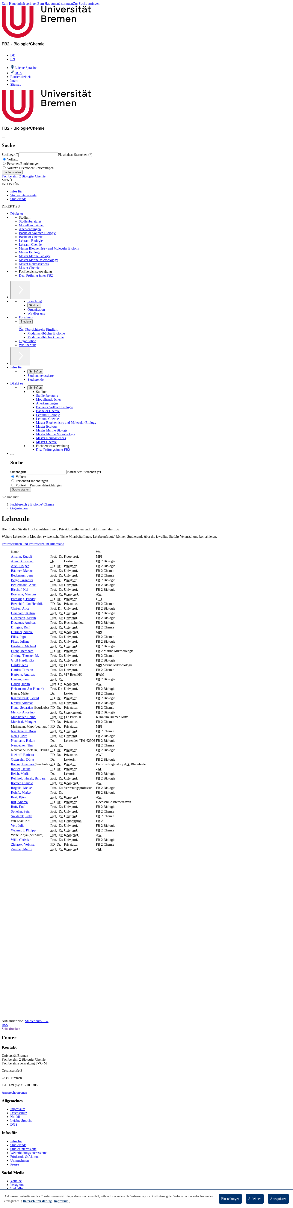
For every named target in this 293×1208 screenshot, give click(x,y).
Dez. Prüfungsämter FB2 (36, 275)
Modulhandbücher (31, 225)
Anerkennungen (30, 229)
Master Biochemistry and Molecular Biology (49, 248)
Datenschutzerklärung (37, 1201)
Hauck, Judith (20, 684)
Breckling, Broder (23, 599)
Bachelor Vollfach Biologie (37, 233)
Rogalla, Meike (21, 788)
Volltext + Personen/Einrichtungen (30, 168)
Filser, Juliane (20, 641)
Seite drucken (11, 1029)
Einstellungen (230, 1198)
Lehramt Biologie (31, 240)
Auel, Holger (20, 566)
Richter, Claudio (22, 783)
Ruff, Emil (18, 806)
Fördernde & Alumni (24, 1156)
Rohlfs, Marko (21, 792)
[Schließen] (20, 326)
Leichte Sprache (21, 1120)
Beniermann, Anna (23, 585)
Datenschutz (18, 1113)
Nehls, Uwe (19, 736)
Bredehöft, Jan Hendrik (27, 604)
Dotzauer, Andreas (23, 622)
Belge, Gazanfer (22, 580)
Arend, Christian (22, 561)
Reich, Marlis (20, 773)
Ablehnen (254, 1198)
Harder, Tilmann (22, 670)
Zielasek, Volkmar (23, 844)
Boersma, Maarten (23, 594)
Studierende (18, 199)
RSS (5, 1025)
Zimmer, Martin (21, 849)
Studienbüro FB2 (36, 1021)
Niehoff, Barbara (22, 755)
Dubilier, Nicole (22, 632)
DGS (13, 1124)
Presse (14, 1164)
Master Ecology (29, 252)
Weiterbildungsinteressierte (28, 1153)
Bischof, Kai (19, 589)
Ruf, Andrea (19, 802)
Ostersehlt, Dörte (22, 759)
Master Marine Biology (34, 256)
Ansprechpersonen (14, 1092)
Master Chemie (29, 267)
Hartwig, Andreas (23, 674)
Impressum (17, 1109)
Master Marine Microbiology (38, 260)
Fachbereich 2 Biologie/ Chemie (23, 176)
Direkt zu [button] (16, 383)
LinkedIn (16, 1188)
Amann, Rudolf (21, 556)
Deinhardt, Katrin (23, 613)
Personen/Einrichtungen (22, 163)
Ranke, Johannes (23, 764)
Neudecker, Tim (22, 745)
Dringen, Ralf (20, 627)
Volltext (12, 159)
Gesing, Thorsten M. (25, 655)
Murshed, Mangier (23, 722)
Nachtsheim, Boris (23, 731)
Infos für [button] (16, 367)
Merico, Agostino (23, 712)
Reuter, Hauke (20, 769)
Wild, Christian (21, 840)
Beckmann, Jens (22, 575)
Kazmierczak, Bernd (25, 698)
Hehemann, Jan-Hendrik (27, 688)
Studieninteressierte (23, 195)
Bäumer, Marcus (22, 570)
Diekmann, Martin (23, 618)
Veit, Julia (17, 825)
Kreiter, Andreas (22, 703)
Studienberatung (30, 221)
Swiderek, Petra (21, 816)
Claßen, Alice (20, 608)
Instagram (17, 1185)
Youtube (16, 1181)
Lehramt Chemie (30, 244)
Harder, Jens (19, 665)
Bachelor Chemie (30, 237)
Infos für (16, 191)
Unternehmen (19, 1160)
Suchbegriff (10, 154)
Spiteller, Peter (20, 811)
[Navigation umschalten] (3, 137)
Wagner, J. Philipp (23, 830)
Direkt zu (16, 213)
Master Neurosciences (34, 264)
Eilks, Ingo (18, 637)
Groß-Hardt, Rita (22, 660)
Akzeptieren (278, 1198)
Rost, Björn (19, 797)
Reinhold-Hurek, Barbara (28, 778)
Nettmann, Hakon (23, 740)
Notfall (15, 1117)
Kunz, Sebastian (22, 707)
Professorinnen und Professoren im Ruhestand (33, 544)
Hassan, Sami (20, 679)
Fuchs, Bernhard (22, 651)
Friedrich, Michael (23, 646)
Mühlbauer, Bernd (23, 717)
